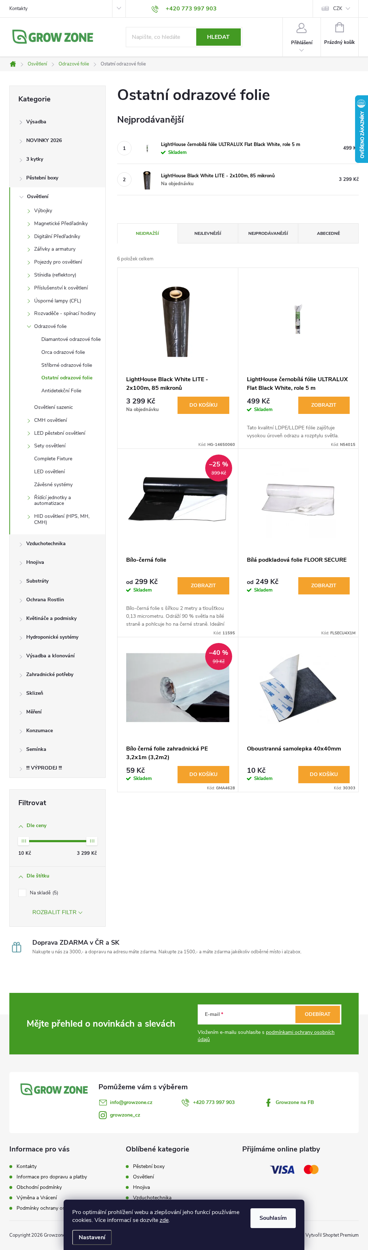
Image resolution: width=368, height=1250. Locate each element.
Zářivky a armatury (54, 249)
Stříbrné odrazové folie (66, 365)
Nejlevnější (207, 233)
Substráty (37, 581)
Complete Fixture (53, 458)
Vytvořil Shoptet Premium (332, 1235)
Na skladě (43, 893)
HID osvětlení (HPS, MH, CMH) (61, 519)
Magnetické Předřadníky (61, 223)
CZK (337, 8)
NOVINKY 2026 (44, 140)
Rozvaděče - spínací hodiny (65, 313)
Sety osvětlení (49, 445)
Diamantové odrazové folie (71, 339)
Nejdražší (147, 233)
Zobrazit (323, 405)
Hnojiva (35, 562)
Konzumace (39, 730)
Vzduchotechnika (46, 543)
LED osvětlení (49, 471)
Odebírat (318, 1014)
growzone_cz (125, 1115)
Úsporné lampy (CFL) (57, 300)
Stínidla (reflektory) (55, 275)
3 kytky (34, 159)
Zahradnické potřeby (49, 674)
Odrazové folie (50, 326)
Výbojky (43, 210)
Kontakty (18, 8)
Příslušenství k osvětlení (61, 287)
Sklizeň (34, 693)
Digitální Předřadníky (57, 236)
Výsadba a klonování (50, 655)
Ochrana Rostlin (45, 599)
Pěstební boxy (42, 177)
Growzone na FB (295, 1102)
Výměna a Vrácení (37, 1197)
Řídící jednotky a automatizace (52, 500)
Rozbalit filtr (54, 912)
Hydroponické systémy (52, 637)
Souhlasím (273, 1218)
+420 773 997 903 (214, 1102)
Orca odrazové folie (63, 352)
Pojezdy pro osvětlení (58, 262)
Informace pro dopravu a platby (52, 1176)
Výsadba (36, 121)
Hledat (218, 37)
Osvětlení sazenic (53, 407)
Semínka (36, 749)
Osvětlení (38, 196)
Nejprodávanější (268, 233)
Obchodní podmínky (39, 1187)
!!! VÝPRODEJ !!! (44, 768)
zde (164, 1220)
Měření (34, 711)
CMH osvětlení (50, 420)
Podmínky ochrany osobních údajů (55, 1208)
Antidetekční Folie (61, 390)
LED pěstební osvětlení (59, 433)
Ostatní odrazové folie (66, 377)
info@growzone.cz (131, 1102)
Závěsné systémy (53, 484)
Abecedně (328, 233)
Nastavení (92, 1237)
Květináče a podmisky (51, 618)
